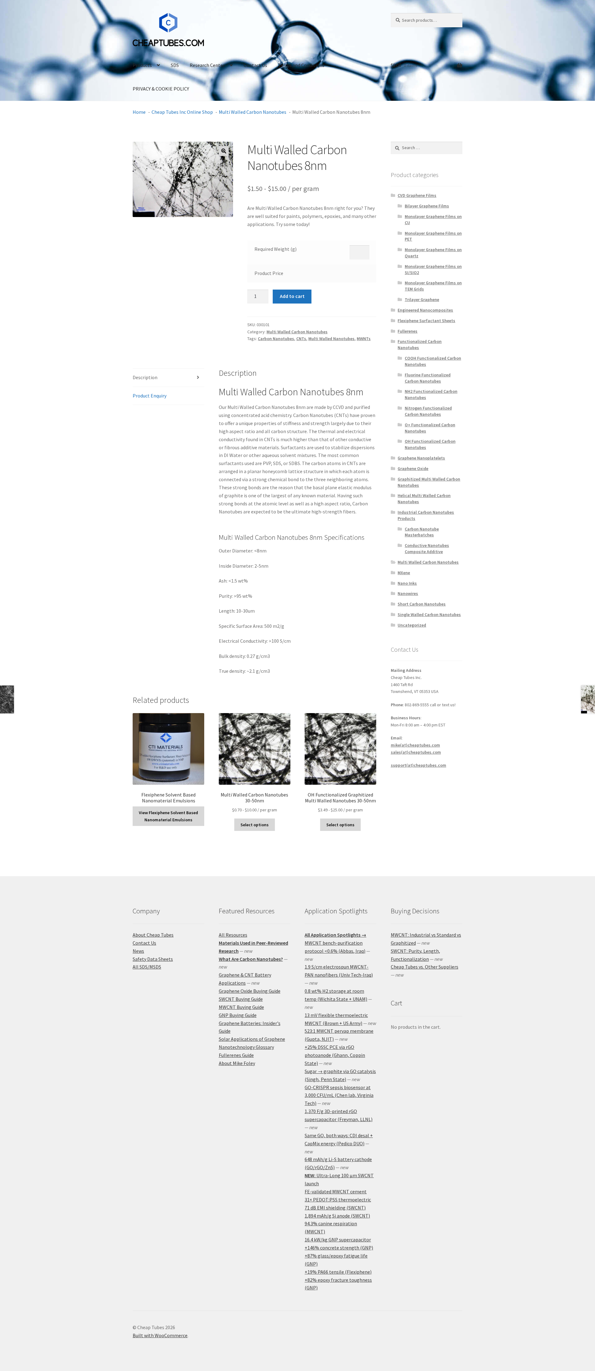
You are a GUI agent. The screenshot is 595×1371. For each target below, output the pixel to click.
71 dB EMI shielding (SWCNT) (335, 1208)
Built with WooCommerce (160, 1335)
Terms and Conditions (301, 65)
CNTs (301, 338)
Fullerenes (407, 331)
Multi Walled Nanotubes (331, 338)
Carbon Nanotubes (276, 338)
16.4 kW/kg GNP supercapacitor (338, 1239)
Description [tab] (145, 377)
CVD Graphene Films (417, 195)
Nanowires (408, 593)
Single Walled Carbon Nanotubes (429, 614)
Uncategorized (412, 625)
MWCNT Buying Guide (241, 1007)
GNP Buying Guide (238, 1015)
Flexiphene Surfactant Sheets (426, 320)
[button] (224, 151)
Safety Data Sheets (153, 959)
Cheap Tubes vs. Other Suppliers (424, 967)
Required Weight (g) (275, 249)
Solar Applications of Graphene (252, 1039)
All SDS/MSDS (147, 967)
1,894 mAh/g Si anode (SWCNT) (337, 1216)
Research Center (207, 65)
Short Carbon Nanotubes (422, 604)
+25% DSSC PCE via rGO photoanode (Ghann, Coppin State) (335, 1055)
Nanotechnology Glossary (246, 1047)
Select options (254, 824)
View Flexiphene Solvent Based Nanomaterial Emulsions (168, 816)
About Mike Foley (237, 1063)
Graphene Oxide (413, 468)
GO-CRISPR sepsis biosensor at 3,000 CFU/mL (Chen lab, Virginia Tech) (339, 1095)
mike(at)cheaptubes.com (415, 745)
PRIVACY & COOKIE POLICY (161, 89)
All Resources (233, 935)
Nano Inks (407, 583)
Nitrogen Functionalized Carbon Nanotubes (428, 411)
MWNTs (364, 338)
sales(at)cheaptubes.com (416, 752)
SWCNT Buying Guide (241, 999)
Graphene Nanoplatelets (421, 458)
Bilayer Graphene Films (427, 206)
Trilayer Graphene (422, 299)
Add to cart (292, 296)
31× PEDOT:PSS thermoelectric (338, 1199)
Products (142, 65)
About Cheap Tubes (153, 935)
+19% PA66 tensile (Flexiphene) (338, 1272)
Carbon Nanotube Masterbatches (422, 532)
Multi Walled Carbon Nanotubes (297, 332)
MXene (404, 572)
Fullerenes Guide (236, 1055)
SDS (175, 65)
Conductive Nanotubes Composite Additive (427, 548)
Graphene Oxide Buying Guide (249, 991)
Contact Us (255, 65)
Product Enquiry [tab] (149, 396)
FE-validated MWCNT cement (336, 1191)
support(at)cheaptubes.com (418, 765)
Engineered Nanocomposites (425, 310)
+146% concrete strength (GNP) (339, 1248)
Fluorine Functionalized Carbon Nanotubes (428, 378)
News (138, 951)
